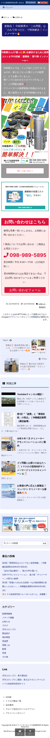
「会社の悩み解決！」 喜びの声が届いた (20, 570)
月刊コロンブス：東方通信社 (15, 675)
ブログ (5, 625)
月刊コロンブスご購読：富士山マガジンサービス (23, 679)
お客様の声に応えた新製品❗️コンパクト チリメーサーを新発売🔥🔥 (32, 489)
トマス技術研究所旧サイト (14, 683)
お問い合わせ (19, 3)
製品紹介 (42, 307)
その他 (5, 657)
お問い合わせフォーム (25, 290)
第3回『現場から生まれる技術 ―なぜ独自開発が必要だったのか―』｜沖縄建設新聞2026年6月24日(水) (24, 586)
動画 (4, 649)
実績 (4, 653)
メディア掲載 (8, 617)
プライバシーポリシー (19, 317)
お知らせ (18, 17)
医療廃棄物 (7, 613)
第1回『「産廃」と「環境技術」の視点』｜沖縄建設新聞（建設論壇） (31, 417)
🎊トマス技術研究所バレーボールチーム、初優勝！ (24, 594)
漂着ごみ (6, 645)
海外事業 (6, 637)
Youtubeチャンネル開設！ (30, 394)
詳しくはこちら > (25, 171)
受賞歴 (5, 641)
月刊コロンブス (9, 629)
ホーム (6, 17)
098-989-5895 (27, 255)
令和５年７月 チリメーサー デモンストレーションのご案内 (31, 442)
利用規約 (35, 317)
